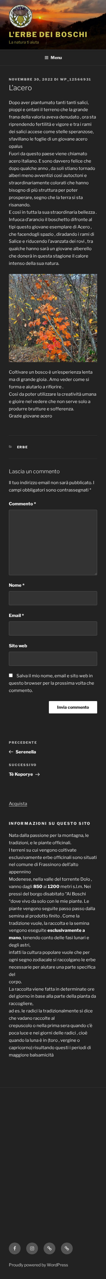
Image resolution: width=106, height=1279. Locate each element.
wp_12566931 (75, 79)
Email (16, 615)
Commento (22, 503)
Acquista (18, 803)
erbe (22, 447)
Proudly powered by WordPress (38, 1264)
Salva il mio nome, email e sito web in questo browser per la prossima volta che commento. (51, 683)
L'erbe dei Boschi (48, 34)
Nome (16, 585)
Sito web (18, 645)
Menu (56, 57)
